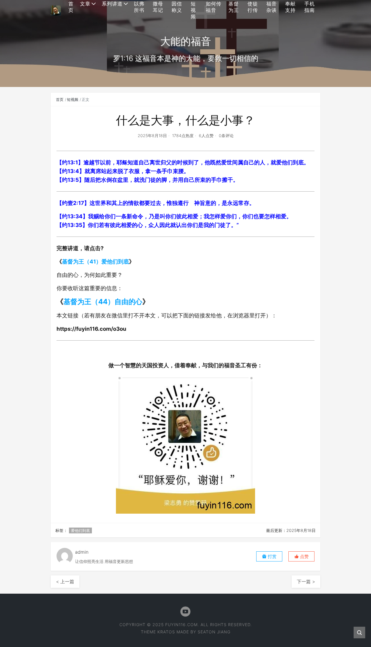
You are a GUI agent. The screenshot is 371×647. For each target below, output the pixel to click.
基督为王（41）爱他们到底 (95, 261)
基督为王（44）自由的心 (102, 301)
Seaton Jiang (214, 631)
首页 (59, 99)
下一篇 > (306, 581)
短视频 (72, 99)
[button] (301, 556)
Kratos (166, 631)
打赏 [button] (272, 556)
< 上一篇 (65, 581)
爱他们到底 (80, 530)
